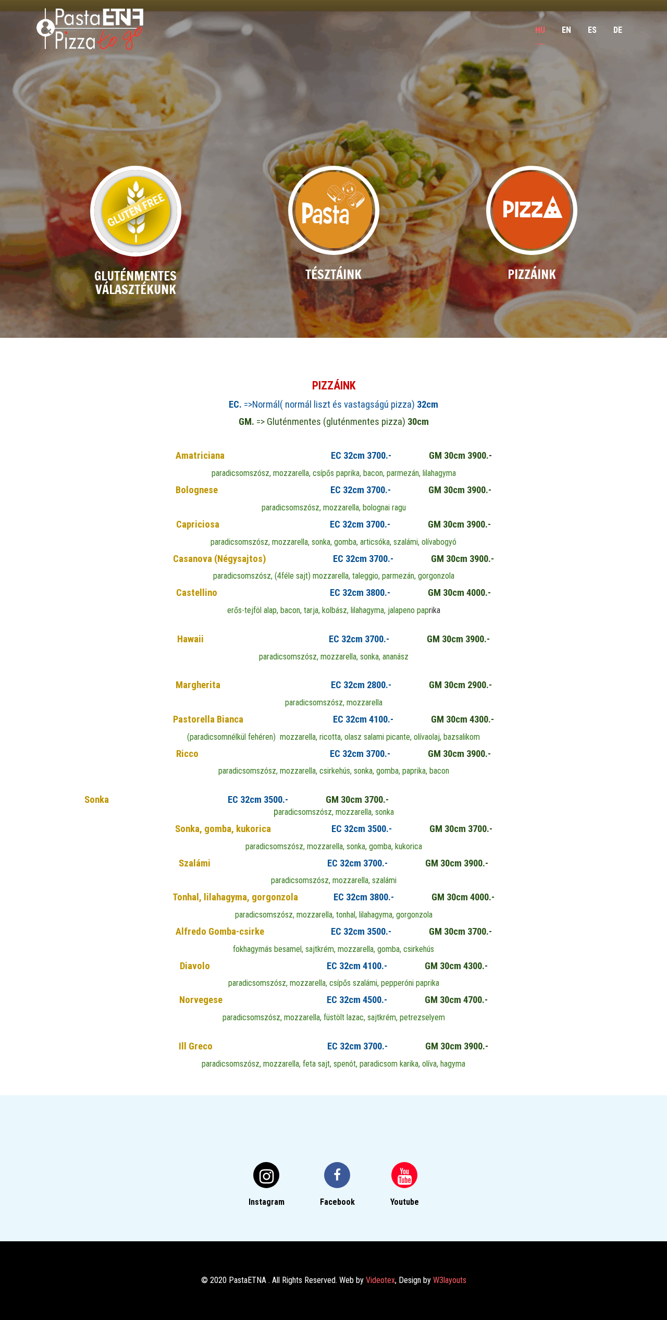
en (566, 30)
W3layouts (449, 1280)
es (592, 30)
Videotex (380, 1280)
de (617, 30)
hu (540, 30)
